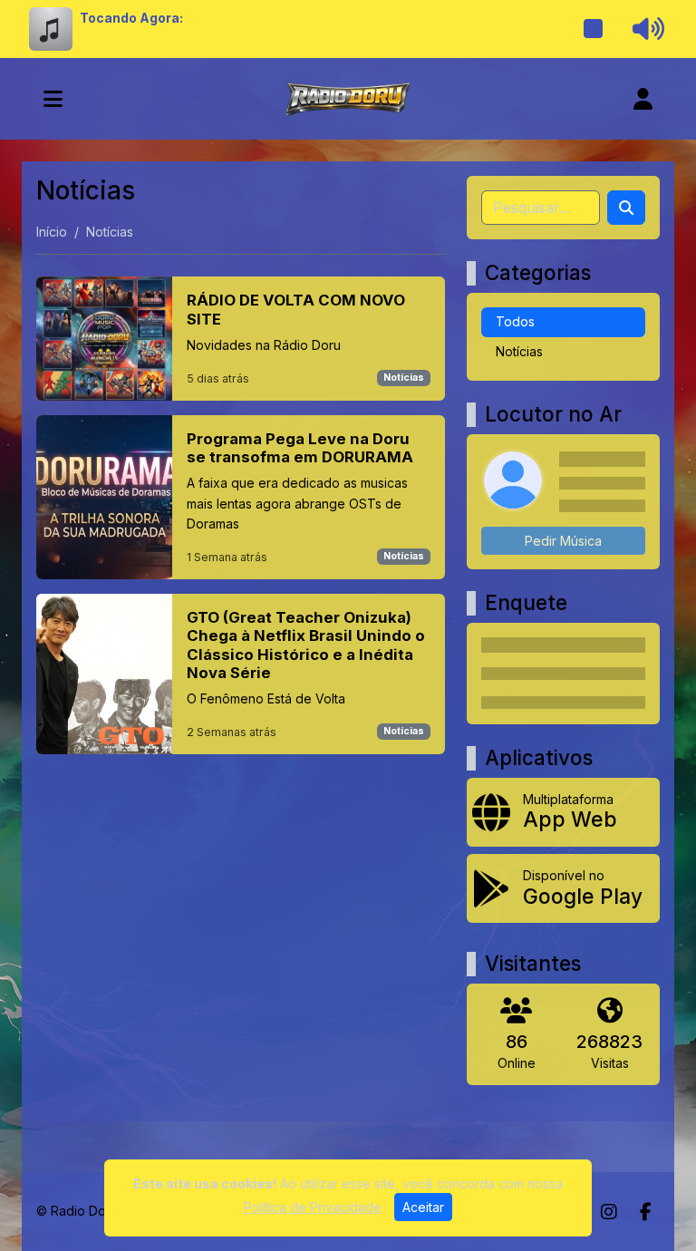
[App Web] (563, 812)
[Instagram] (609, 1212)
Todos (515, 321)
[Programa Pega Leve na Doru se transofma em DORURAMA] (240, 497)
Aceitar (423, 1207)
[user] (643, 98)
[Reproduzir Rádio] (593, 29)
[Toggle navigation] (53, 98)
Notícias (403, 377)
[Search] (626, 207)
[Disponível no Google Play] (563, 888)
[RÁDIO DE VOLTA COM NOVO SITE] (240, 338)
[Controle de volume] (645, 29)
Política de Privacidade (313, 1207)
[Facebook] (646, 1212)
